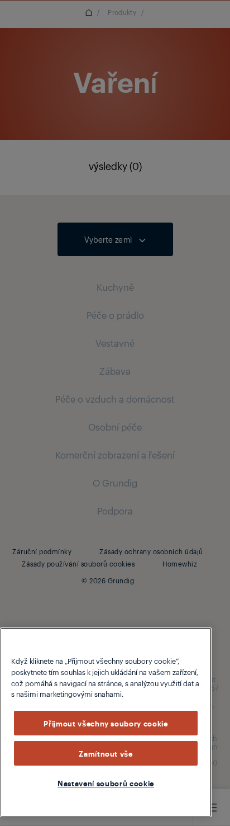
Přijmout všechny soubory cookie (105, 723)
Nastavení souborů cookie (106, 783)
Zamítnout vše (106, 753)
